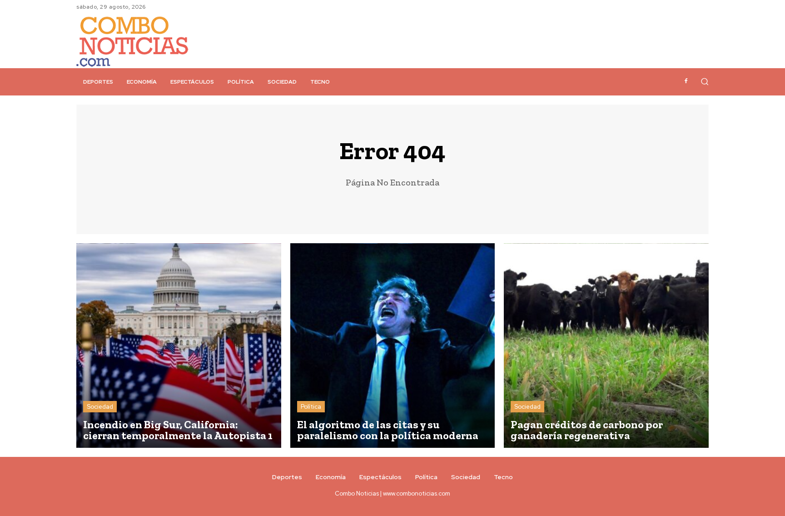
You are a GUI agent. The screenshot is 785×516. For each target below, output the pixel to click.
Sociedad (100, 407)
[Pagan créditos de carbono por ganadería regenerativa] (606, 345)
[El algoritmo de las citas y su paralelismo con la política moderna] (392, 345)
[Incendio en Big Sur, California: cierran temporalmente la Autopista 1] (178, 345)
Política (311, 407)
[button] (705, 81)
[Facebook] (686, 81)
